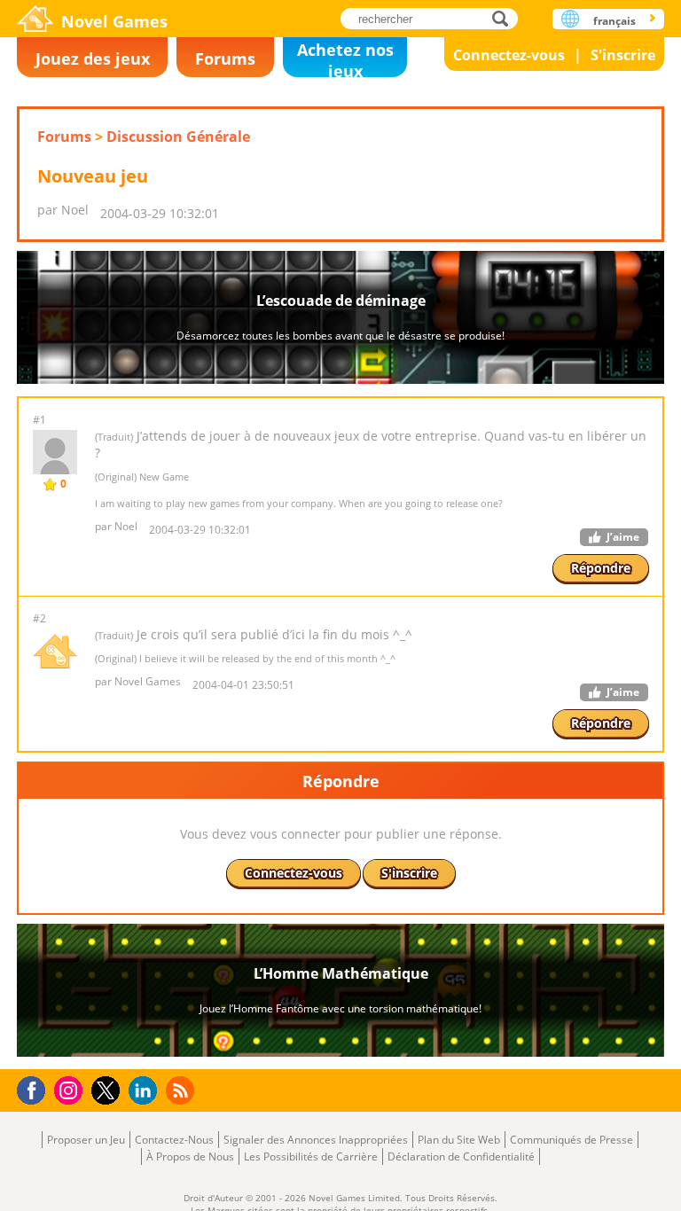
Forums (225, 58)
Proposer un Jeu (86, 1139)
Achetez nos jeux (345, 58)
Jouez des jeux (92, 58)
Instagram (70, 1089)
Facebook (36, 1088)
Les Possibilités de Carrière (311, 1156)
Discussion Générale (178, 136)
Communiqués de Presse (571, 1139)
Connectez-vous (509, 55)
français (614, 20)
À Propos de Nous (190, 1156)
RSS (182, 1090)
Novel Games (114, 21)
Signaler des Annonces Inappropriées (315, 1139)
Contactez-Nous (174, 1139)
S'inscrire (623, 55)
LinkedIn (146, 1090)
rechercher (505, 18)
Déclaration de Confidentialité (461, 1156)
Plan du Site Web (459, 1139)
